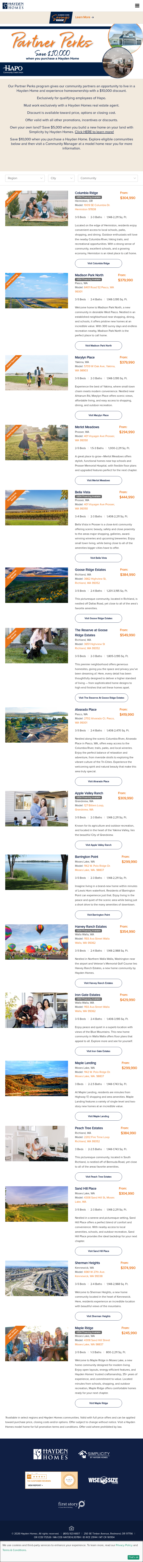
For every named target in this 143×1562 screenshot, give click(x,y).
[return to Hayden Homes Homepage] (50, 1458)
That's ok (133, 1557)
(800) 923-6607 (71, 1533)
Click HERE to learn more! (94, 132)
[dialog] (71, 1551)
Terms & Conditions (14, 1550)
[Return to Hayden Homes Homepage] (13, 6)
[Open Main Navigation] (137, 6)
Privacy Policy (124, 1545)
